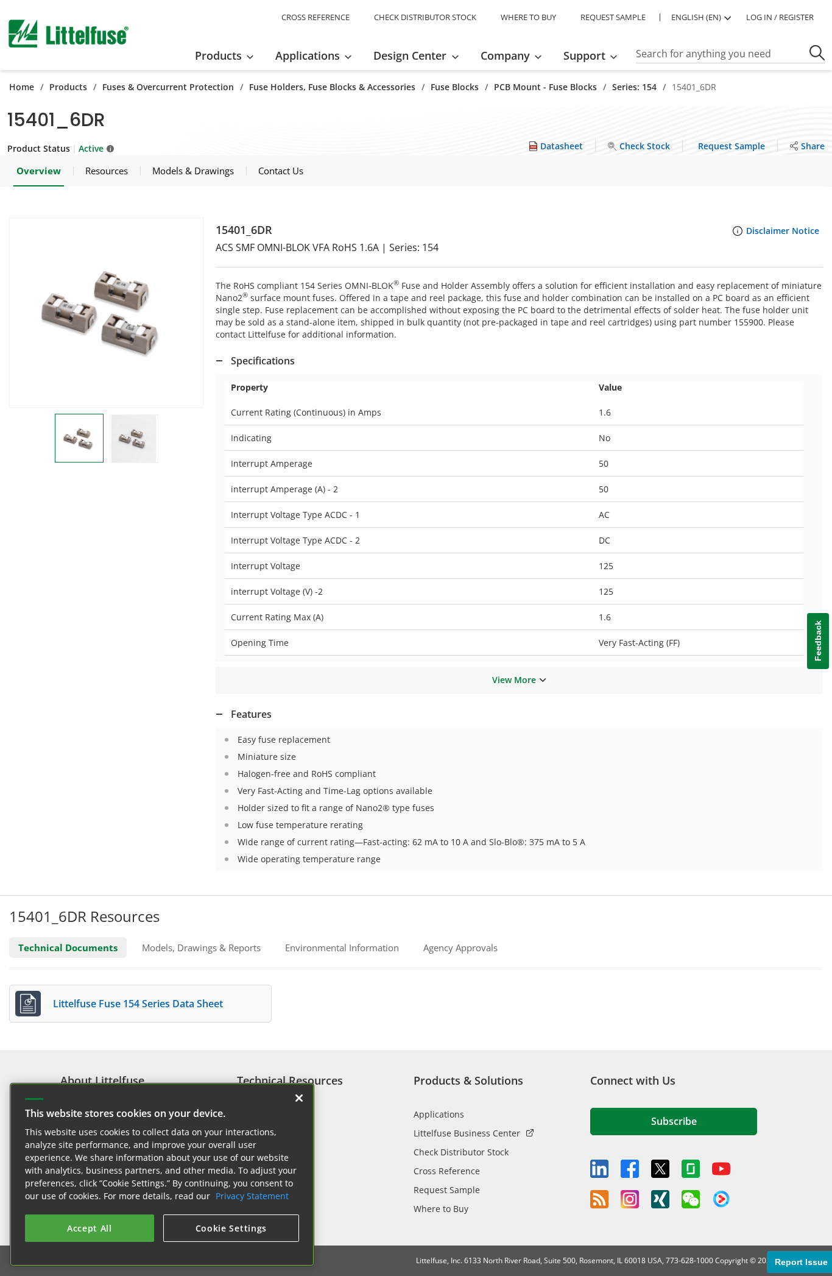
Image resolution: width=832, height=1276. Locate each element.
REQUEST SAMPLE (613, 17)
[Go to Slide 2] (134, 438)
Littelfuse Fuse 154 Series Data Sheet (138, 1003)
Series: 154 (634, 87)
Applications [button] (307, 55)
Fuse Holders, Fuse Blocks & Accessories (332, 87)
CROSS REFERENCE (315, 17)
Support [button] (584, 55)
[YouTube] (721, 1169)
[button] (106, 312)
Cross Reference (447, 1171)
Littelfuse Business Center (467, 1133)
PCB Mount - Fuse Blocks (545, 87)
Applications (439, 1114)
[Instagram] (630, 1199)
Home (21, 87)
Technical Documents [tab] (68, 947)
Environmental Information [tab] (342, 947)
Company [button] (505, 55)
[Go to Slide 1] (79, 438)
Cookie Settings (231, 1228)
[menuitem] (228, 55)
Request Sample (447, 1190)
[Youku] (721, 1199)
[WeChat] (691, 1199)
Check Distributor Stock (461, 1152)
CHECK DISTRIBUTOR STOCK (425, 17)
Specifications (263, 360)
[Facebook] (630, 1169)
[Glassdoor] (691, 1169)
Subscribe (674, 1121)
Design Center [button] (409, 55)
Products (68, 87)
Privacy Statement (252, 1196)
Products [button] (218, 55)
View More (514, 680)
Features (251, 714)
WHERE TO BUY (528, 17)
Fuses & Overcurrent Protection (168, 87)
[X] (660, 1169)
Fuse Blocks (455, 87)
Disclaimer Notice (782, 230)
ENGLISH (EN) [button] (696, 17)
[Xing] (660, 1199)
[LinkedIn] (599, 1169)
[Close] (299, 1098)
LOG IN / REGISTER (780, 17)
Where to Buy (441, 1208)
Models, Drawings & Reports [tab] (201, 947)
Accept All (89, 1228)
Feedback (818, 641)
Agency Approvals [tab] (460, 947)
